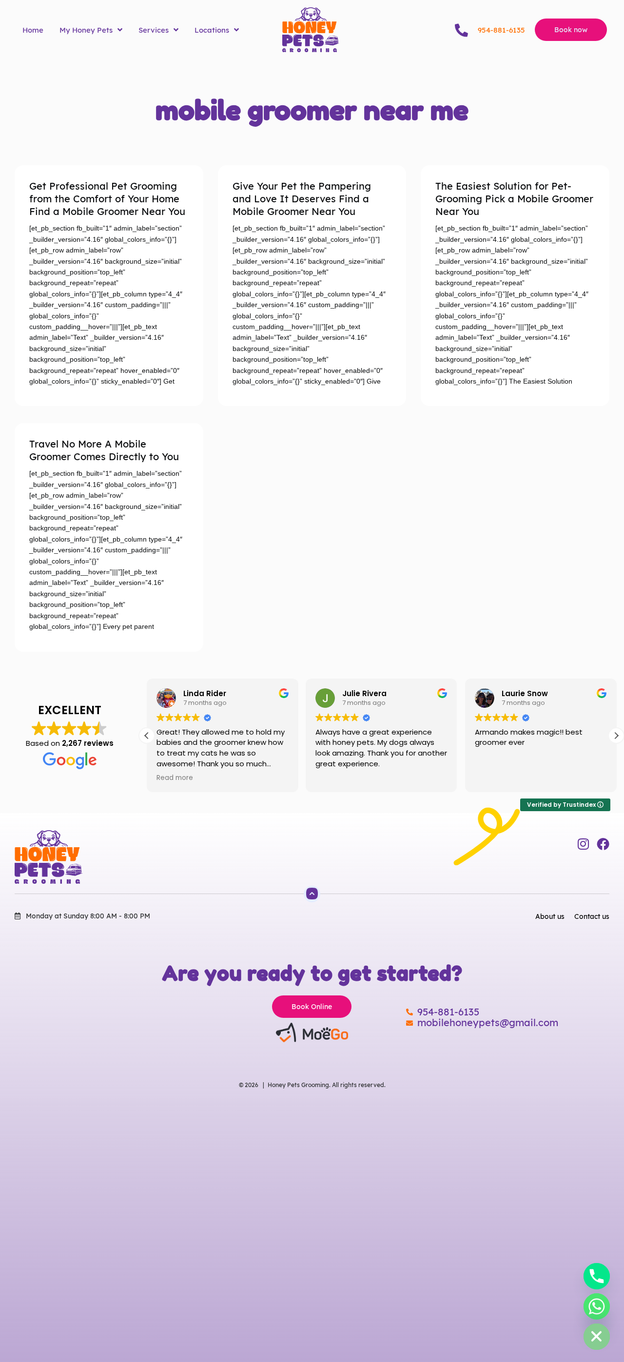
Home (32, 30)
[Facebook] (603, 843)
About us (550, 916)
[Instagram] (583, 843)
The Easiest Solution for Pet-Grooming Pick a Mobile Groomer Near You (514, 198)
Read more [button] (174, 778)
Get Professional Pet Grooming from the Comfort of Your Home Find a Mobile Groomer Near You (107, 198)
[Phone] (597, 1276)
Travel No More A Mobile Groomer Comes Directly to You (104, 450)
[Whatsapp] (597, 1306)
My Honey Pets (86, 30)
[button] (616, 735)
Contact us (591, 916)
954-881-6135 (501, 30)
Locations (212, 30)
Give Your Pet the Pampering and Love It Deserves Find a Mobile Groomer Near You (302, 198)
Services (153, 30)
